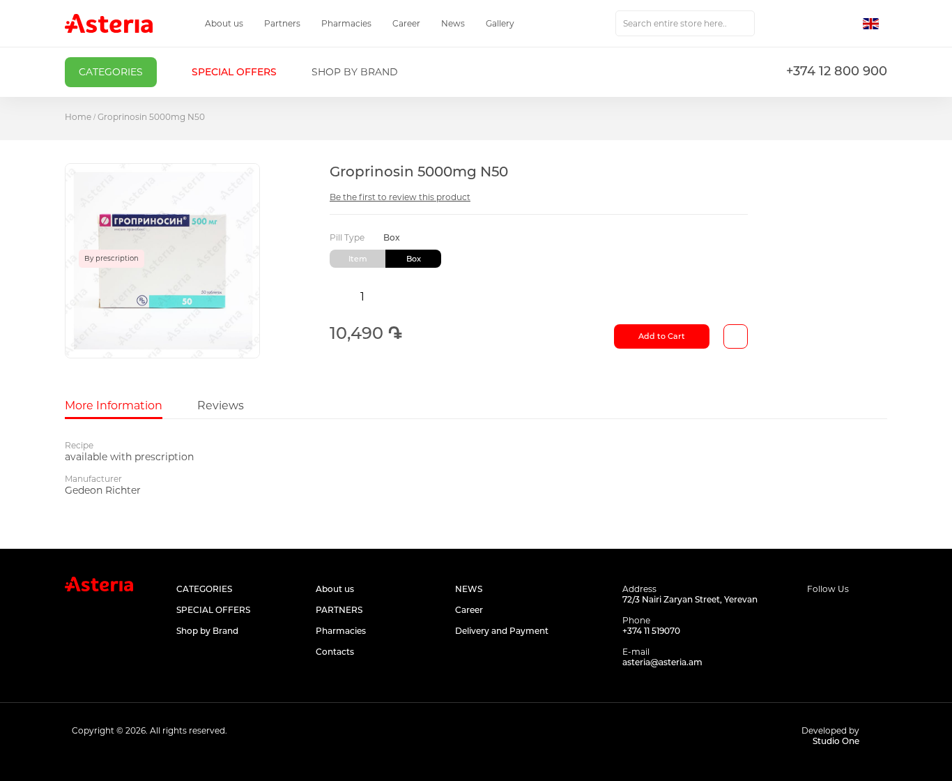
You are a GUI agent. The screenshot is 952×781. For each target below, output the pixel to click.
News (453, 23)
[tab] (113, 405)
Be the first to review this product (400, 197)
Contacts (335, 651)
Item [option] (357, 259)
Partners (282, 23)
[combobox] (685, 23)
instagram (847, 616)
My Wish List (815, 24)
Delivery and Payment (501, 630)
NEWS (468, 589)
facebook (815, 616)
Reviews (220, 405)
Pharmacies (346, 23)
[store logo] (109, 23)
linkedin (878, 616)
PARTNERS (339, 610)
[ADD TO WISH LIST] (735, 336)
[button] (875, 23)
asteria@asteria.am (662, 662)
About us (224, 23)
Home (78, 117)
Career (406, 23)
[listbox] (539, 259)
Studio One (836, 741)
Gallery (500, 23)
